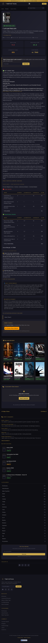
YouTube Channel (5, 621)
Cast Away (43, 411)
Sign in (19, 556)
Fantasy (23, 512)
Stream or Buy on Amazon (12, 328)
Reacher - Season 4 (5, 420)
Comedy (23, 499)
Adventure (23, 506)
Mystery (23, 520)
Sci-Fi (23, 517)
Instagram (4, 623)
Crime (23, 509)
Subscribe (24, 554)
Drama (23, 493)
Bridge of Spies (6, 411)
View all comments (5, 440)
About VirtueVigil (5, 604)
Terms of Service (27, 637)
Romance (23, 522)
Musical (23, 530)
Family (23, 533)
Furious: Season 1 (5, 428)
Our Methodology (5, 602)
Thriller (23, 501)
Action (23, 496)
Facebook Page (5, 625)
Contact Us (4, 629)
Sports (23, 528)
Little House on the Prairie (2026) (7, 424)
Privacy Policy (20, 637)
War (23, 536)
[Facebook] (25, 565)
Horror (23, 504)
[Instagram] (22, 565)
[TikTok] (28, 565)
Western (23, 538)
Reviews (6, 8)
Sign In (44, 3)
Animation (23, 514)
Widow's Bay (4, 432)
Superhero (23, 525)
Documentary (23, 541)
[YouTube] (19, 565)
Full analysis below (7, 35)
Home (3, 8)
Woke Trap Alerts (23, 491)
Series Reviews (23, 488)
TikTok (3, 627)
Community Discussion (6, 598)
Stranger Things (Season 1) (6, 436)
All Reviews (4, 596)
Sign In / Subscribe (24, 398)
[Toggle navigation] (29, 3)
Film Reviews (23, 485)
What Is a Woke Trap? (6, 600)
